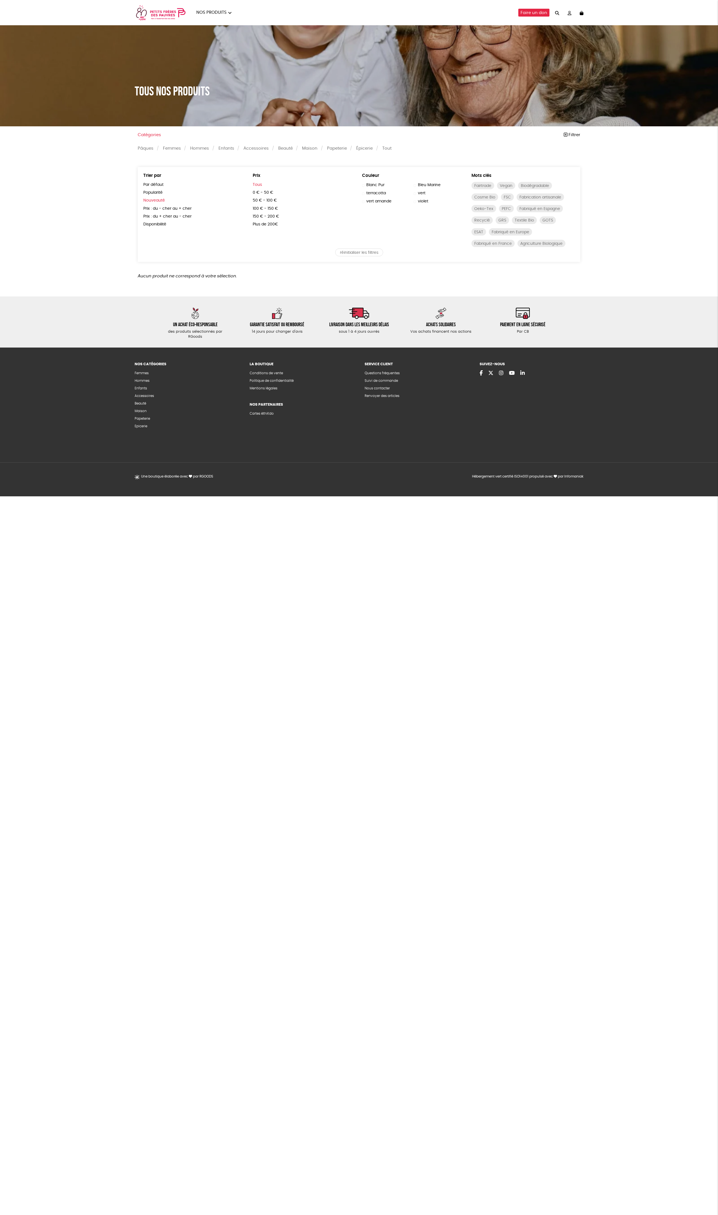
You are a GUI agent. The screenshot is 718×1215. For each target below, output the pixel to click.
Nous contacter (377, 388)
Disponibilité (154, 224)
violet (423, 201)
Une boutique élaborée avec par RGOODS (177, 476)
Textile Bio (524, 220)
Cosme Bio (484, 197)
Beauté (285, 148)
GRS (502, 220)
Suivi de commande (381, 380)
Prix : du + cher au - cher (167, 216)
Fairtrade (482, 186)
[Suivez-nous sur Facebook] (481, 373)
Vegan (506, 186)
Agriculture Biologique (541, 244)
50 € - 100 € (265, 200)
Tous (257, 185)
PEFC (506, 209)
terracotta (376, 193)
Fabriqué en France (493, 244)
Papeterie (337, 148)
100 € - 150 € (265, 209)
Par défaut (153, 185)
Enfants (226, 148)
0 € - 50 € (263, 193)
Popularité (153, 193)
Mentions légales (263, 388)
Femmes (172, 148)
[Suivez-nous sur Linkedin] (522, 373)
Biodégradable (535, 186)
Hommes (199, 148)
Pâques (145, 148)
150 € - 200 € (266, 216)
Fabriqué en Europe (510, 232)
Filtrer (573, 135)
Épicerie (364, 148)
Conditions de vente (266, 373)
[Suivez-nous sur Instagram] (501, 373)
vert (421, 193)
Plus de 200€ (265, 224)
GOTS (547, 220)
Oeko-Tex (483, 209)
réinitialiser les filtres (359, 253)
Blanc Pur (375, 185)
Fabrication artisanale (540, 197)
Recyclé (482, 220)
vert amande (379, 201)
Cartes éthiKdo (262, 413)
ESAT (478, 232)
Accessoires (256, 148)
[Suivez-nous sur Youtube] (512, 373)
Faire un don (534, 13)
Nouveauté (154, 200)
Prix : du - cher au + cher (167, 209)
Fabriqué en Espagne (539, 209)
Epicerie (141, 426)
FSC (507, 197)
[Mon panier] (581, 13)
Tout (387, 148)
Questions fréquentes (382, 373)
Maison (309, 148)
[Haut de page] (706, 1192)
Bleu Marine (429, 185)
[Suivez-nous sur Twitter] (490, 373)
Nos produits (211, 12)
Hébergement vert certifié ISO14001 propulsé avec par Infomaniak (527, 476)
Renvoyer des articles (382, 396)
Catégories (149, 135)
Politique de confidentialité (272, 380)
